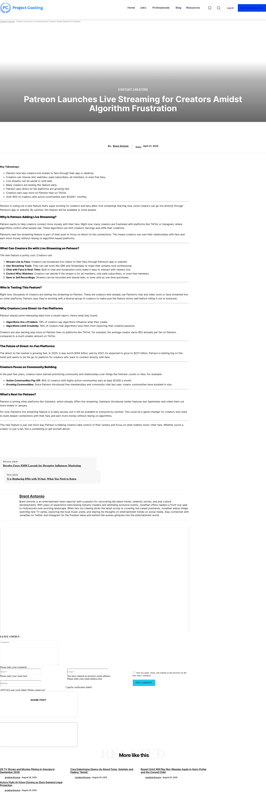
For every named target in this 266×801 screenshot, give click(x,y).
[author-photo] (2, 777)
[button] (209, 8)
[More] (66, 708)
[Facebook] (11, 708)
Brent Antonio (121, 146)
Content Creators (7, 21)
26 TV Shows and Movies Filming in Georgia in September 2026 (27, 771)
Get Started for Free (252, 7)
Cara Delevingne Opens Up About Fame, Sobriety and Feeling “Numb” (101, 771)
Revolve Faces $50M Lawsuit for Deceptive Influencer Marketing (42, 465)
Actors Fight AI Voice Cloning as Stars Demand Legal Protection (31, 784)
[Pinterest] (33, 708)
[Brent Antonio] (7, 505)
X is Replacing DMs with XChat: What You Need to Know (42, 478)
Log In (230, 7)
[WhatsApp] (44, 708)
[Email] (55, 708)
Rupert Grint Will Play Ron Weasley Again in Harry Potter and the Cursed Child (173, 771)
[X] (22, 708)
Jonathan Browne (12, 777)
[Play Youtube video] (94, 580)
